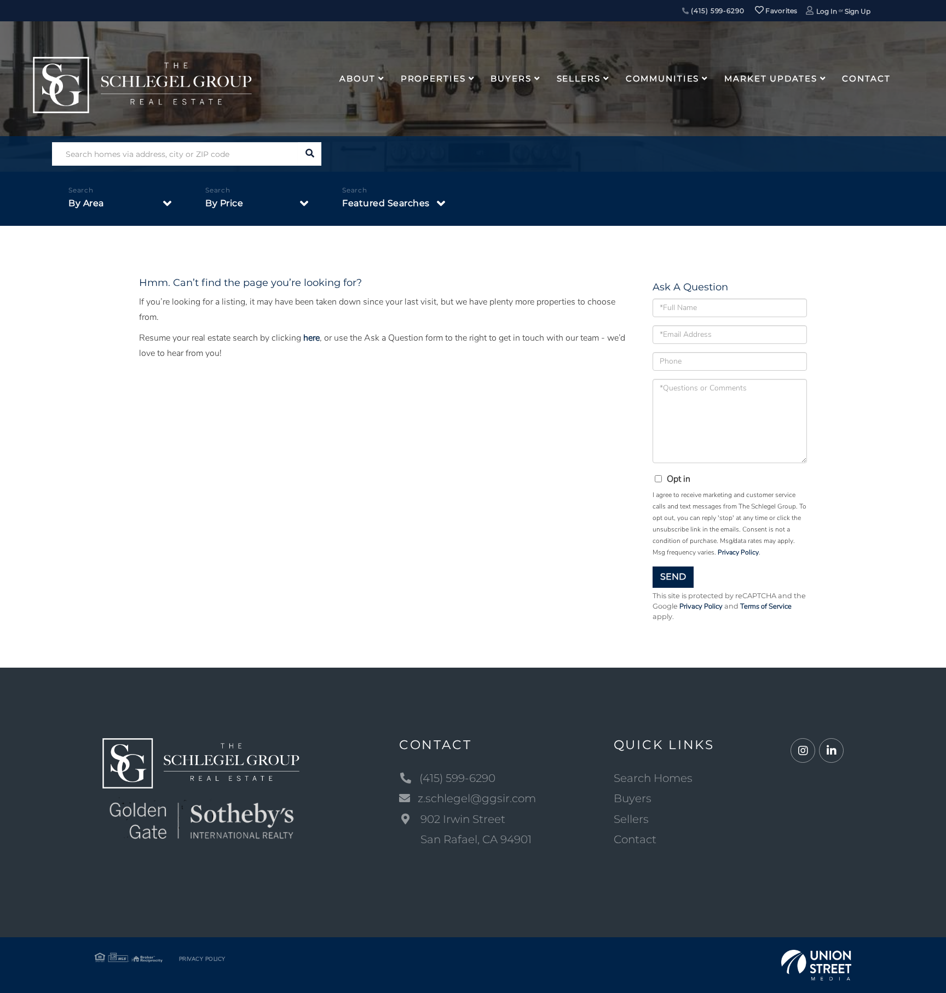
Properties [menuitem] (433, 78)
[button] (309, 154)
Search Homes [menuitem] (653, 778)
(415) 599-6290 (716, 11)
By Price (224, 203)
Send (673, 576)
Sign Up (857, 11)
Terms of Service (766, 606)
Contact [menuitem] (866, 78)
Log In (826, 11)
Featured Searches (386, 203)
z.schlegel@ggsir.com (477, 798)
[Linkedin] (831, 751)
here (311, 338)
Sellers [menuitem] (579, 78)
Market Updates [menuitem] (770, 78)
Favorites (781, 11)
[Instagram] (803, 751)
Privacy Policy (738, 552)
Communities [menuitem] (663, 78)
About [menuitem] (357, 78)
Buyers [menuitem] (511, 78)
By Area (86, 203)
